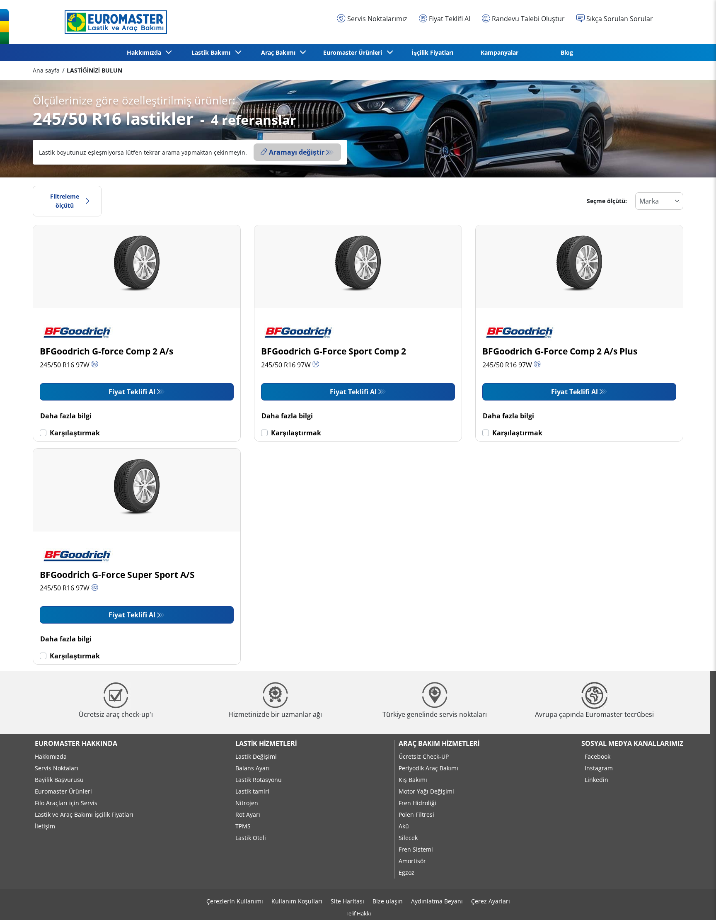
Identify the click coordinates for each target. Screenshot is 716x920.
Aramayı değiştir (296, 152)
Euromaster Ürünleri (63, 791)
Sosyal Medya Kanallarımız (632, 743)
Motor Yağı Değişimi (426, 791)
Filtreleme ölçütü (64, 200)
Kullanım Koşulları (296, 901)
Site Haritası (347, 901)
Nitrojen (246, 803)
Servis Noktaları (56, 768)
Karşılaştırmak (75, 432)
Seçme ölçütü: (607, 201)
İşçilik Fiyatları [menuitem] (432, 52)
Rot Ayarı (247, 814)
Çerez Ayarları (490, 901)
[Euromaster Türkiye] (113, 22)
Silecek (408, 838)
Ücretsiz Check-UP (424, 756)
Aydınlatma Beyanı (437, 901)
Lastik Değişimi (256, 756)
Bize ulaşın (388, 901)
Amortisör (412, 861)
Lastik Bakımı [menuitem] (212, 52)
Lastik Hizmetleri (266, 743)
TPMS (243, 826)
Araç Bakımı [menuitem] (280, 52)
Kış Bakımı (413, 780)
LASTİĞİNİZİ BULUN (94, 70)
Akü (404, 826)
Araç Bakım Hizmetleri (439, 743)
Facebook (597, 756)
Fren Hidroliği (417, 803)
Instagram (599, 768)
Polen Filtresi (416, 814)
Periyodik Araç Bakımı (428, 768)
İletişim (45, 826)
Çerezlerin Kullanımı (234, 901)
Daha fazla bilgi (66, 415)
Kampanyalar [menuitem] (499, 52)
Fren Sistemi (416, 849)
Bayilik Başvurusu (59, 780)
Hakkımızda (51, 756)
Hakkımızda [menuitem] (145, 52)
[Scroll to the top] (694, 902)
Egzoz (406, 872)
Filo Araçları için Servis (66, 803)
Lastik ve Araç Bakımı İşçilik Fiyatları (84, 814)
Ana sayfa (46, 70)
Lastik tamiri (252, 791)
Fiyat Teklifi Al (132, 391)
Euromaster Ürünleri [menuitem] (354, 52)
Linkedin (596, 780)
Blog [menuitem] (567, 52)
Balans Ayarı (252, 768)
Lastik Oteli (250, 838)
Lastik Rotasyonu (258, 780)
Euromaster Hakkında (76, 743)
